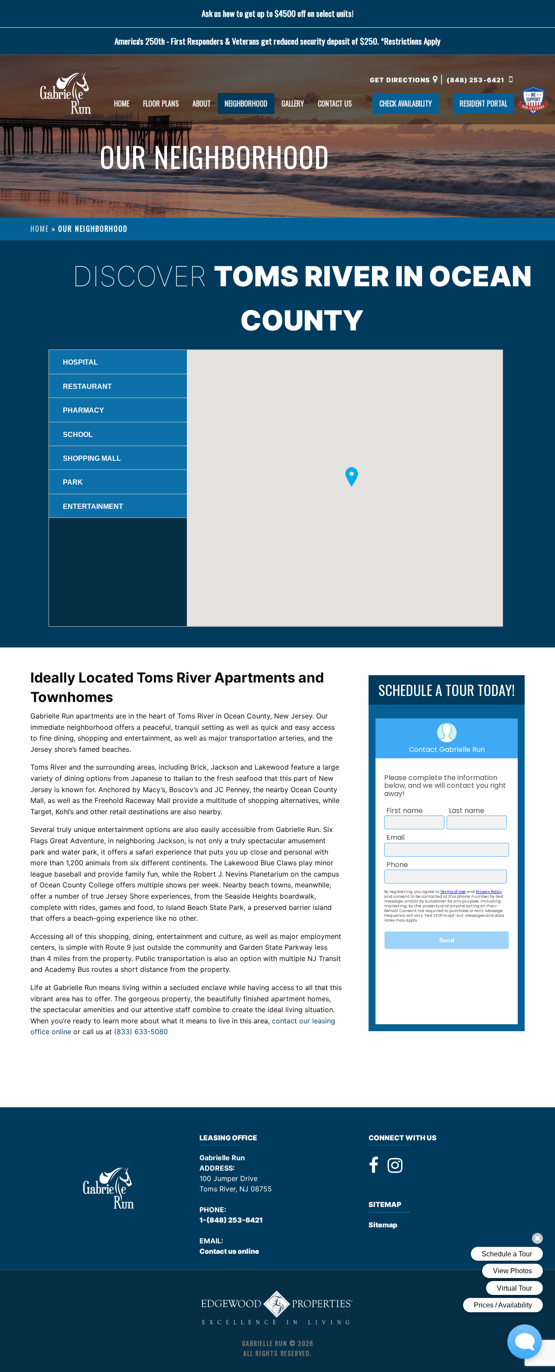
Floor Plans (161, 103)
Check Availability (405, 103)
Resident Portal (483, 103)
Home (121, 103)
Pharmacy (83, 410)
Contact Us (335, 103)
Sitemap (383, 1224)
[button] (352, 477)
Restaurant (87, 386)
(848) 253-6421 (476, 80)
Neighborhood (246, 103)
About (202, 103)
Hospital (80, 362)
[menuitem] (121, 103)
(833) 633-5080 (141, 1031)
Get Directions (400, 80)
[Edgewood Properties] (277, 1307)
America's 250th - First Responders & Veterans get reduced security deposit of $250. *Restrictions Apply (277, 41)
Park (73, 482)
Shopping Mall (92, 458)
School (78, 434)
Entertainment (93, 506)
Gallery (292, 103)
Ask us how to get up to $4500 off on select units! (277, 13)
